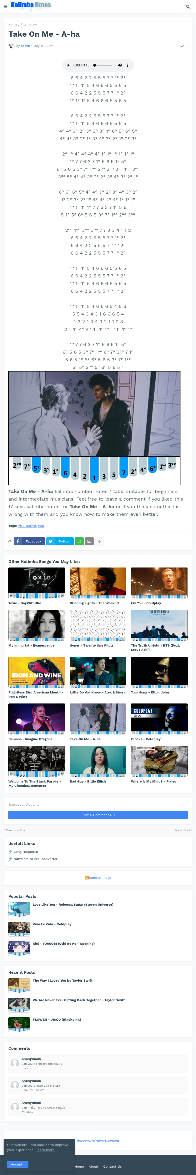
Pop (41, 525)
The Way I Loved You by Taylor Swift (63, 980)
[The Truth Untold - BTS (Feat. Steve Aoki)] (159, 625)
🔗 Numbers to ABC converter (33, 859)
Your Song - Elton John (150, 692)
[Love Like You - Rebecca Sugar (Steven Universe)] (19, 909)
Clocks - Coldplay (146, 739)
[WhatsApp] (79, 541)
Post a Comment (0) (98, 815)
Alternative (28, 24)
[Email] (89, 541)
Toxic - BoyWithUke (24, 603)
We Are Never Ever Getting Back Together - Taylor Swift (79, 1000)
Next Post (182, 830)
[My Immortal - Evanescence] (36, 625)
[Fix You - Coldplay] (159, 582)
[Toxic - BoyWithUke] (36, 582)
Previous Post (16, 830)
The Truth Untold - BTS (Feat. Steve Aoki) (155, 647)
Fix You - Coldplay (146, 603)
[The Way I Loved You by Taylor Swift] (19, 985)
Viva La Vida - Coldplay (52, 924)
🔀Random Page (98, 877)
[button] (5, 6)
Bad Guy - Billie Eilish (88, 781)
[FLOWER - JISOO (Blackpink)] (19, 1024)
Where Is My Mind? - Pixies (153, 781)
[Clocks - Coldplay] (159, 718)
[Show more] (99, 541)
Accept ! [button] (18, 1164)
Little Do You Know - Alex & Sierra (97, 692)
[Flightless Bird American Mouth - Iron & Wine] (36, 672)
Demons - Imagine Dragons (30, 739)
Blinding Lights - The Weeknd (94, 603)
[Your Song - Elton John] (159, 672)
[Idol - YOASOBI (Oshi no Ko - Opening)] (19, 948)
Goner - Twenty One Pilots (92, 645)
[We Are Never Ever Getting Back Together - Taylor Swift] (19, 1005)
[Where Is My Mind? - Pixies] (159, 761)
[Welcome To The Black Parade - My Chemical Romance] (36, 761)
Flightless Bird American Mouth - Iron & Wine (35, 694)
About (93, 1166)
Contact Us (112, 1166)
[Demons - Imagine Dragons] (36, 718)
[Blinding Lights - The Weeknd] (98, 582)
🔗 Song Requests (23, 852)
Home (12, 24)
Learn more (45, 1150)
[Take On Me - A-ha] (98, 718)
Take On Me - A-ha (85, 739)
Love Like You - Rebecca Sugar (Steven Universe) (73, 904)
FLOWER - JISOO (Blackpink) (57, 1019)
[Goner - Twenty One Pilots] (98, 625)
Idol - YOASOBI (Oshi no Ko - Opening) (64, 943)
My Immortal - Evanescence (31, 645)
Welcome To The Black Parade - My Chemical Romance (34, 783)
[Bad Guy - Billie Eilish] (98, 761)
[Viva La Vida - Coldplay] (19, 929)
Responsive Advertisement (98, 1140)
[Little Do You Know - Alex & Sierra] (98, 672)
